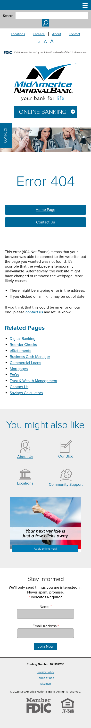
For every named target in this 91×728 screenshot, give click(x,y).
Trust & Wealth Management (33, 380)
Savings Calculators (26, 393)
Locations (18, 34)
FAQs (14, 374)
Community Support (66, 484)
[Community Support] (66, 479)
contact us (34, 312)
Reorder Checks (23, 344)
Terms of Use (45, 678)
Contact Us (45, 222)
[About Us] (25, 452)
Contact (74, 34)
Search (45, 23)
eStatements (20, 350)
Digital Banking (22, 338)
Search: (8, 16)
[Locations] (25, 478)
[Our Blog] (66, 451)
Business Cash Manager (30, 356)
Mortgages (19, 368)
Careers (39, 34)
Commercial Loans (25, 362)
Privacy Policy (45, 672)
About (56, 34)
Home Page (45, 209)
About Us (25, 456)
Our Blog (65, 456)
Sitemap (45, 683)
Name (46, 606)
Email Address (46, 626)
